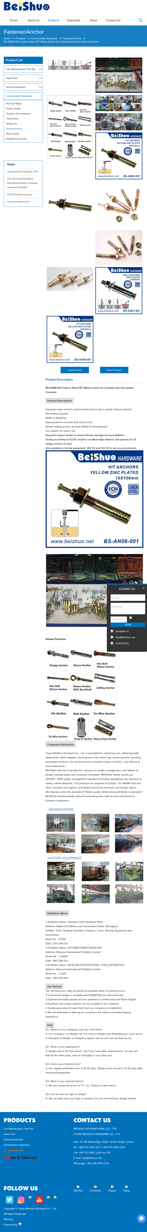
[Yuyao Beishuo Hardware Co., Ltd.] (26, 9)
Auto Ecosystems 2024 (18, 202)
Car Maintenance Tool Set (20, 69)
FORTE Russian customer (19, 194)
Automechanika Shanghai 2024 (22, 171)
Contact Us (113, 20)
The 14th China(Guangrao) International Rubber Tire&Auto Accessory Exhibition (22, 183)
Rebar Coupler (13, 108)
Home (14, 20)
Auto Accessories (15, 87)
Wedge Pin (11, 124)
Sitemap (8, 1219)
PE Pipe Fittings (14, 103)
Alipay (126, 1190)
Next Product (114, 370)
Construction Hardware (44, 38)
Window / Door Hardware (18, 113)
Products (53, 20)
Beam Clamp (12, 134)
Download (73, 20)
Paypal (112, 1190)
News (93, 20)
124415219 (122, 643)
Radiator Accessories (16, 139)
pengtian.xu (122, 631)
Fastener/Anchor (71, 38)
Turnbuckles (12, 118)
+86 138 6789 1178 (98, 1163)
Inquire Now (75, 370)
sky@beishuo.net (92, 1157)
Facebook (95, 1190)
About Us (33, 20)
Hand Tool (12, 78)
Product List (14, 60)
